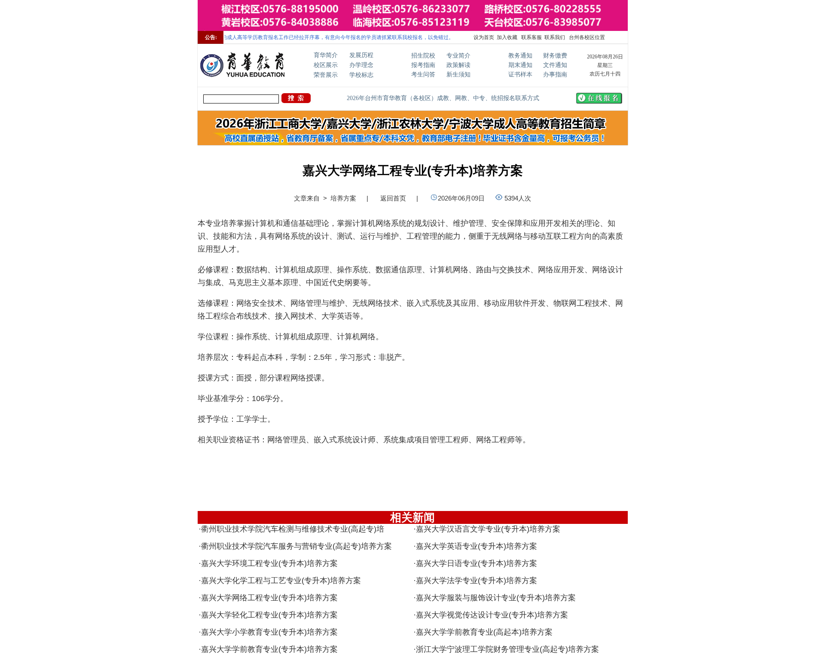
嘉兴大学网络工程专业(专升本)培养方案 (269, 597)
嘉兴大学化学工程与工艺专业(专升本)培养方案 (281, 580)
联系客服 (531, 37)
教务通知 (520, 55)
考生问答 (423, 74)
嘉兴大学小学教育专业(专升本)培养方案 (269, 632)
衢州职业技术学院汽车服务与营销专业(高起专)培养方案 (296, 546)
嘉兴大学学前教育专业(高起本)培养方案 (484, 632)
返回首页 (393, 198)
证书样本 (520, 74)
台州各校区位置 (586, 37)
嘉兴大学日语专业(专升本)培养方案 (476, 563)
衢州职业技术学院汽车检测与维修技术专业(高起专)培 (292, 529)
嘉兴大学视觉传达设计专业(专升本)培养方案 (492, 615)
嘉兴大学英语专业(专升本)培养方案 (476, 546)
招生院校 (423, 55)
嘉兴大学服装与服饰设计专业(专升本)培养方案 (496, 597)
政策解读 (458, 65)
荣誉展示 (326, 75)
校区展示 (326, 65)
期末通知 (520, 65)
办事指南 (555, 74)
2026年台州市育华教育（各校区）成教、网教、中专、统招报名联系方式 (443, 98)
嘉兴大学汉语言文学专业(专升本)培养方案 (488, 529)
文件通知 (555, 65)
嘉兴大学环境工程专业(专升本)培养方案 (269, 563)
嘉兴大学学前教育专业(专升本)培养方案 (269, 649)
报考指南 (423, 65)
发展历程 (361, 55)
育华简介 (326, 55)
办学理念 (361, 65)
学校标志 (361, 75)
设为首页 (484, 37)
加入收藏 (507, 37)
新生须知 (458, 74)
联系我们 (554, 37)
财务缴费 (555, 55)
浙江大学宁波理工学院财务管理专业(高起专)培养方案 (507, 649)
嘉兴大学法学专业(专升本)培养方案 (476, 580)
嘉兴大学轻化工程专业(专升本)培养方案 (269, 615)
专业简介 (458, 55)
